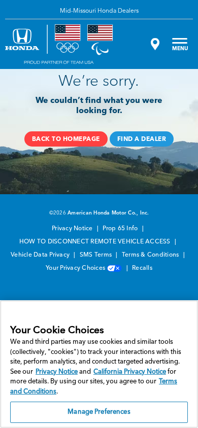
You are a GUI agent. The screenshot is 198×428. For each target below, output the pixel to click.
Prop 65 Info (121, 229)
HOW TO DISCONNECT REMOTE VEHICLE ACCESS (95, 242)
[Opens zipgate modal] (153, 44)
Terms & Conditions (151, 255)
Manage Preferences (99, 412)
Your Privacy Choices (76, 268)
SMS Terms (97, 255)
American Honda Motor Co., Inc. (108, 213)
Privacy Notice (73, 229)
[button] (66, 139)
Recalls (142, 268)
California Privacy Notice (129, 372)
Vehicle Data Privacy (41, 255)
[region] (99, 364)
